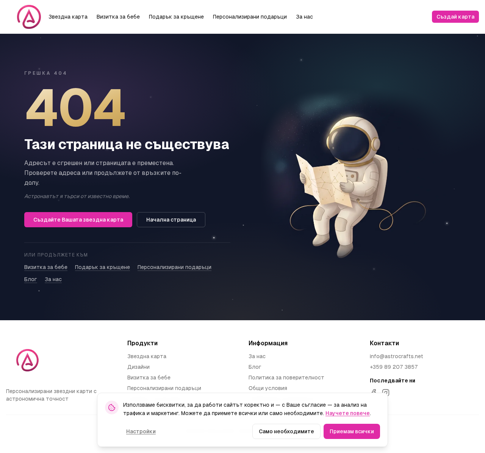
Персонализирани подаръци (250, 17)
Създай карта (455, 17)
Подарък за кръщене (176, 17)
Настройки (141, 431)
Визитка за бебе (118, 17)
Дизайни (138, 367)
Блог (30, 279)
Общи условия (268, 388)
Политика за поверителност (286, 377)
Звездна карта (68, 17)
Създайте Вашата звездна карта (78, 220)
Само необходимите (286, 431)
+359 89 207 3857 (394, 367)
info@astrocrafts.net (396, 356)
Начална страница (171, 220)
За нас (304, 17)
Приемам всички (352, 431)
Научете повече (347, 413)
